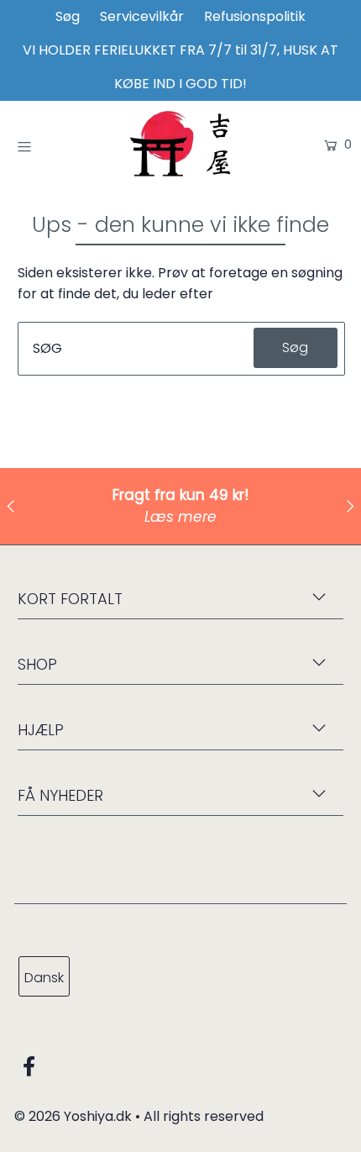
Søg (67, 16)
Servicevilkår (142, 16)
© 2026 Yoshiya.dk (73, 1116)
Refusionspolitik (255, 16)
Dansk (44, 977)
